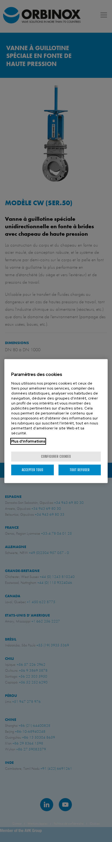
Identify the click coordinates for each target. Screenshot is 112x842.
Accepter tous (32, 469)
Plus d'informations (28, 441)
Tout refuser (80, 469)
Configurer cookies (56, 456)
